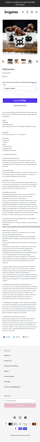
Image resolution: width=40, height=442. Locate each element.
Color (4, 84)
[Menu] (36, 12)
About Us (7, 355)
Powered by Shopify (25, 435)
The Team (7, 382)
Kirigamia (17, 435)
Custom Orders (9, 376)
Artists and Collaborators (12, 387)
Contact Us (8, 361)
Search (6, 371)
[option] (10, 61)
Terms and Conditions (11, 366)
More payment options (20, 105)
